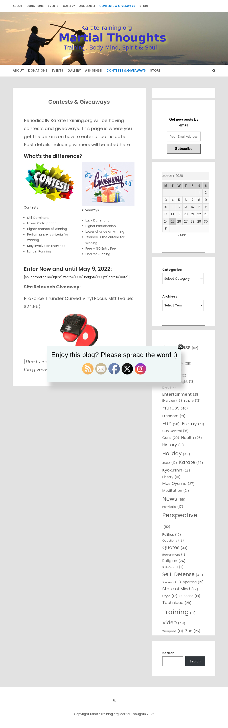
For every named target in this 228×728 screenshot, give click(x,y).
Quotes (174, 547)
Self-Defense (182, 574)
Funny (193, 423)
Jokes (169, 463)
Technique (176, 602)
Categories (172, 269)
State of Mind (180, 589)
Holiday (176, 453)
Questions (173, 540)
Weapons (172, 631)
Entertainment (181, 394)
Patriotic (172, 507)
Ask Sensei (87, 6)
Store (144, 6)
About (17, 6)
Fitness (175, 407)
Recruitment (174, 554)
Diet (169, 387)
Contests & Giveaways (117, 6)
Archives (169, 296)
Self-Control (173, 567)
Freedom (173, 415)
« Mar (182, 235)
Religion (173, 560)
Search (168, 653)
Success (189, 596)
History (173, 445)
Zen (192, 630)
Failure (192, 400)
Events (53, 6)
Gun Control (175, 431)
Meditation (175, 490)
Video (173, 622)
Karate (191, 462)
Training (179, 611)
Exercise (172, 400)
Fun (171, 423)
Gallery (69, 6)
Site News (171, 582)
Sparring (193, 582)
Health (191, 437)
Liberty (171, 477)
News (173, 499)
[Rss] (114, 700)
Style (169, 596)
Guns (170, 437)
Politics (171, 534)
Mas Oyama (178, 483)
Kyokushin (176, 470)
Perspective (179, 520)
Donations (35, 6)
